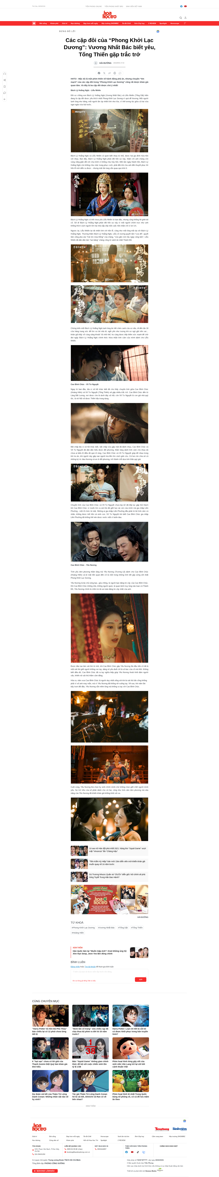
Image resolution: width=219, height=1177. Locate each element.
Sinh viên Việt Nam (134, 6)
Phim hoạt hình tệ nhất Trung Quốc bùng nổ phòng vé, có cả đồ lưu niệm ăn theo (130, 1097)
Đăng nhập (75, 967)
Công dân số (54, 1140)
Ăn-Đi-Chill (126, 23)
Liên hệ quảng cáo (72, 1146)
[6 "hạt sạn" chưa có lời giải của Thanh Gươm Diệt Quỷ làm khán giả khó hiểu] (50, 1048)
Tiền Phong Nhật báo (114, 6)
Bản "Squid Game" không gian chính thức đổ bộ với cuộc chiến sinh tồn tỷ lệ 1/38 (90, 1064)
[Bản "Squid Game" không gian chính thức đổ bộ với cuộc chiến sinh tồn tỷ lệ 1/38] (90, 1048)
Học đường (75, 23)
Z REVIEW (152, 23)
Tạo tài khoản (90, 967)
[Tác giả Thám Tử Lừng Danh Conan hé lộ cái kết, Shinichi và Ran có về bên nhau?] (90, 1081)
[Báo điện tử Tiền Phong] (162, 1129)
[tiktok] (139, 1152)
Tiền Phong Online (93, 6)
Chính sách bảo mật (169, 1146)
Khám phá (54, 23)
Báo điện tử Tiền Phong (109, 14)
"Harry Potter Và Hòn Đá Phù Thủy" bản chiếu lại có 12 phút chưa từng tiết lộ (49, 1031)
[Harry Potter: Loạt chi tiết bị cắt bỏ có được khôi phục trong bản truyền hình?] (130, 1016)
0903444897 (101, 1149)
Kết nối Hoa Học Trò (90, 1140)
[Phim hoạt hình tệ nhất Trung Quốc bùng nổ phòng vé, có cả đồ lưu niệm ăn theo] (130, 1081)
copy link (109, 73)
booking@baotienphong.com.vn (78, 1152)
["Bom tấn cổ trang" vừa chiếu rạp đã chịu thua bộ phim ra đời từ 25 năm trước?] (90, 1016)
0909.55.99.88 (72, 1149)
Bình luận (4, 93)
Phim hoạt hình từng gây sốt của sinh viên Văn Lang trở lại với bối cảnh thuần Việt (128, 1064)
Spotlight (163, 23)
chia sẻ (99, 73)
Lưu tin (4, 86)
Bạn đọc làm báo (45, 1171)
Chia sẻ (4, 80)
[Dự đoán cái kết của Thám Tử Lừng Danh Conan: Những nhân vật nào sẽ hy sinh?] (50, 1081)
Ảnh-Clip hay (139, 23)
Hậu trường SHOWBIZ (110, 23)
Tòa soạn (36, 1146)
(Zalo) (80, 1149)
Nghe (4, 73)
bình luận (120, 73)
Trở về (4, 99)
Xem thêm (185, 23)
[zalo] (145, 1152)
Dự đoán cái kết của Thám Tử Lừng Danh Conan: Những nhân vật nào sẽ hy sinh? (50, 1097)
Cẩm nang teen (157, 1136)
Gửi (140, 979)
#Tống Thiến (137, 928)
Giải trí (64, 23)
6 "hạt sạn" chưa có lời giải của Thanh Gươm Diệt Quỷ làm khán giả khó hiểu (49, 1064)
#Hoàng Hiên (78, 933)
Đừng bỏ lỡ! (67, 31)
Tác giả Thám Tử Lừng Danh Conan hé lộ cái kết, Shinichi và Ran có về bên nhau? (89, 1097)
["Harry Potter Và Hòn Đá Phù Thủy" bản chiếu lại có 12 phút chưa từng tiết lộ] (50, 1016)
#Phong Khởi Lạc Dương (83, 928)
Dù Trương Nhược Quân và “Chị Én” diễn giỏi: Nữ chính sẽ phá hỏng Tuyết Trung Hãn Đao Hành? (117, 875)
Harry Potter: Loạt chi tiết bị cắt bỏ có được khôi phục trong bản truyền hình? (130, 1031)
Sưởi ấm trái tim (123, 1136)
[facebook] (181, 6)
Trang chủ (34, 23)
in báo (114, 73)
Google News (158, 31)
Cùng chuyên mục (45, 1001)
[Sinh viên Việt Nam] (180, 1129)
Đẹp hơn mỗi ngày (90, 23)
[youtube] (185, 6)
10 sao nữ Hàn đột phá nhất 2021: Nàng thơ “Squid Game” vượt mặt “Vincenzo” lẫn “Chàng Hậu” (117, 849)
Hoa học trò (39, 1127)
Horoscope (175, 23)
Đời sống (43, 23)
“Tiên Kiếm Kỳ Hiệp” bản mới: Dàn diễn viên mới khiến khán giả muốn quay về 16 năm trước (117, 862)
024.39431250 (40, 1154)
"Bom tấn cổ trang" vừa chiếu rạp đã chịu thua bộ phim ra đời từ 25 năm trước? (90, 1031)
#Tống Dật (123, 928)
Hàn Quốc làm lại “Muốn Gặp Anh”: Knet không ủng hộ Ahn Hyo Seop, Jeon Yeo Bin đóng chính (99, 952)
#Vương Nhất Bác (106, 928)
